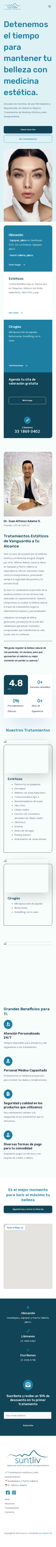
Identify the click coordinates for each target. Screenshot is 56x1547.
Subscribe (28, 1425)
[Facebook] (8, 1492)
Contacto (9, 1512)
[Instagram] (14, 1492)
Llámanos (27, 427)
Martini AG (47, 1533)
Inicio (7, 1499)
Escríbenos (28, 1355)
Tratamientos (12, 1507)
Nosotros (10, 1503)
